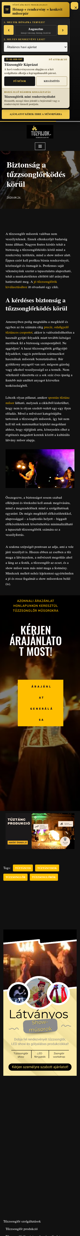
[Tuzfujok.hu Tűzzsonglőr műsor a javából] (40, 132)
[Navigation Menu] (40, 146)
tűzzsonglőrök (44, 877)
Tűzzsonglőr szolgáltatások (22, 1221)
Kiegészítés (52, 81)
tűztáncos (23, 868)
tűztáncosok (47, 868)
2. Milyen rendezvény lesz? (25, 39)
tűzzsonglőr (15, 877)
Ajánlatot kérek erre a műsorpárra (36, 114)
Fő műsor (19, 81)
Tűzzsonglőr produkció (22, 1228)
